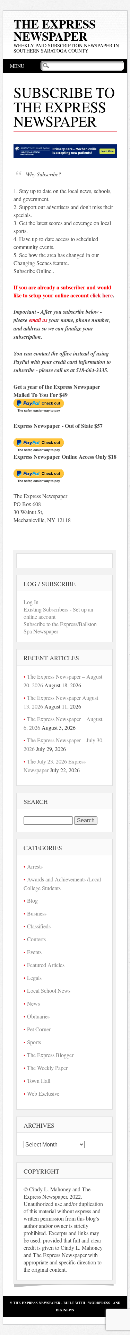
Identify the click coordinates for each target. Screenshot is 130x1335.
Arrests (35, 866)
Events (34, 952)
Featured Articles (45, 964)
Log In (31, 602)
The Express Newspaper (55, 30)
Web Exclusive (43, 1093)
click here (101, 295)
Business (36, 913)
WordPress (99, 1302)
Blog (32, 900)
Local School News (48, 990)
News (33, 1003)
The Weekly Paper (47, 1067)
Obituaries (38, 1016)
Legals (34, 977)
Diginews (65, 1310)
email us (38, 320)
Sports (34, 1042)
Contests (36, 939)
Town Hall (38, 1080)
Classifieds (39, 926)
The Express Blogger (50, 1054)
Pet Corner (39, 1029)
